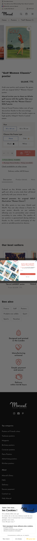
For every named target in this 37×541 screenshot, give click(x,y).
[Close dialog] (35, 261)
